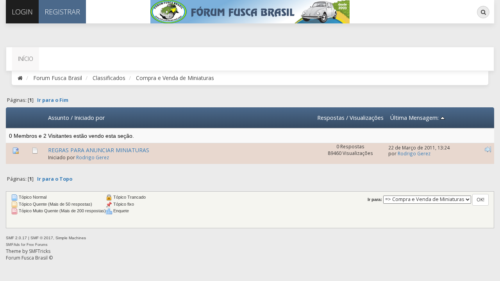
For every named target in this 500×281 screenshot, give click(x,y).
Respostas (331, 117)
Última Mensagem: (415, 117)
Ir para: (375, 199)
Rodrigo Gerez (92, 157)
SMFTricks (39, 251)
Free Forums (37, 245)
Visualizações (367, 117)
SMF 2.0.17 (16, 238)
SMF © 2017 (41, 238)
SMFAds (13, 245)
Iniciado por (89, 117)
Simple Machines (70, 238)
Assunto (58, 117)
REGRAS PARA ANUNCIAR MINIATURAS (98, 150)
